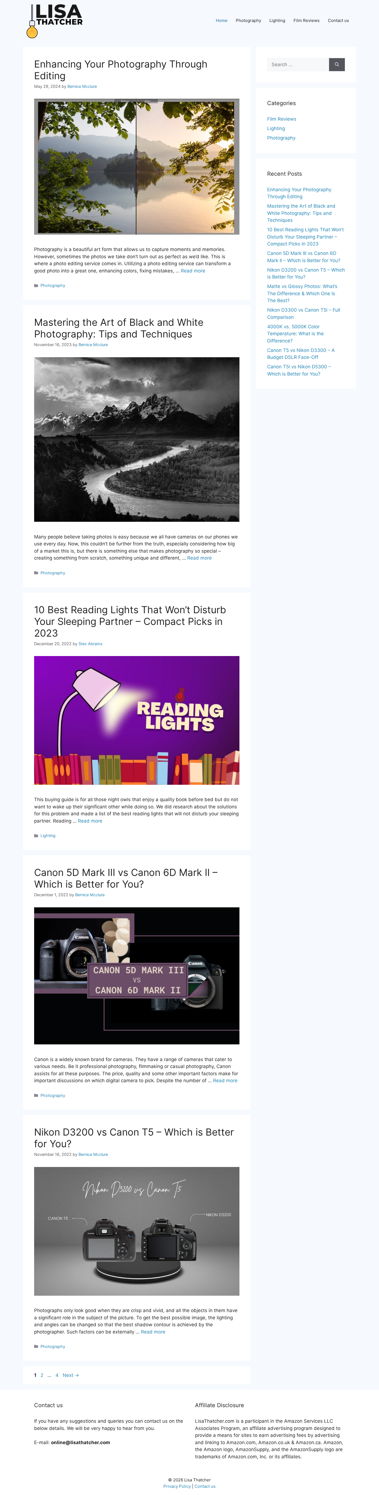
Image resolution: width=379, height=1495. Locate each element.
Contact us (338, 20)
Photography (248, 20)
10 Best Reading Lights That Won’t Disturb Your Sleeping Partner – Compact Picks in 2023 (130, 621)
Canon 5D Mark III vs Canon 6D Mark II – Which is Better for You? (126, 878)
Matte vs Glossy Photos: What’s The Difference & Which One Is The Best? (302, 293)
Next (71, 1375)
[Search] (337, 64)
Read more (193, 271)
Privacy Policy (177, 1486)
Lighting (277, 20)
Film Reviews (307, 20)
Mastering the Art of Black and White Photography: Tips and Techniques (118, 328)
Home (222, 20)
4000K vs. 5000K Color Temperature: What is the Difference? (295, 334)
